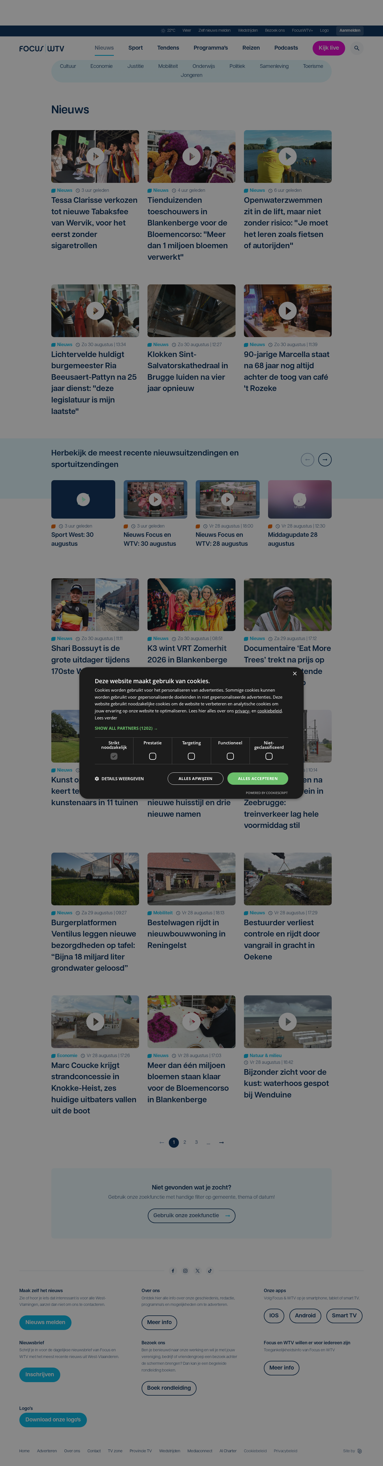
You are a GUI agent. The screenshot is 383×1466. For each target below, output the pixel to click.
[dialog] (191, 733)
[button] (191, 728)
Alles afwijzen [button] (196, 778)
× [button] (294, 674)
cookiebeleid (269, 711)
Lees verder (106, 718)
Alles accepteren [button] (258, 778)
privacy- (242, 711)
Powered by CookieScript (267, 793)
